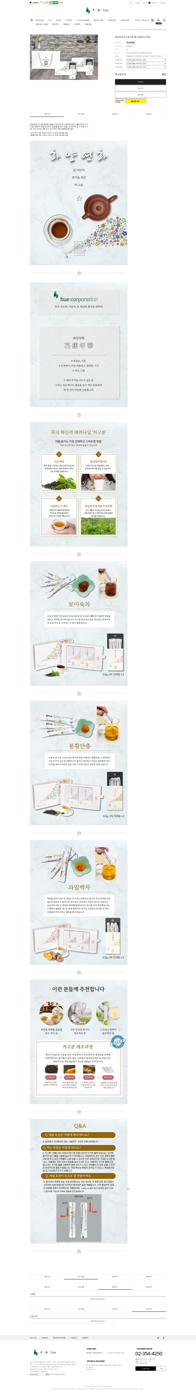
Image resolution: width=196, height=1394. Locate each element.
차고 (50, 20)
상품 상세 (47, 114)
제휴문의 (85, 1338)
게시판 (137, 20)
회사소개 (145, 20)
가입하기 (138, 3)
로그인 (131, 3)
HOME (123, 29)
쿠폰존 (61, 3)
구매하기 (140, 82)
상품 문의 (149, 114)
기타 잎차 (68, 20)
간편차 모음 (125, 20)
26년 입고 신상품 (42, 24)
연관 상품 (81, 114)
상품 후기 (115, 114)
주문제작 (77, 24)
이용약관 (44, 1338)
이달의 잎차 (112, 20)
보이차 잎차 (40, 20)
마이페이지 (162, 3)
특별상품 (88, 24)
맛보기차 (55, 24)
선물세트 (66, 24)
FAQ (161, 1368)
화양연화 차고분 (136, 29)
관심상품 (140, 94)
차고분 (58, 20)
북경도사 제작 (98, 20)
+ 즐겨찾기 (35, 3)
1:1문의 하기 (146, 1368)
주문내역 (154, 3)
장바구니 (146, 3)
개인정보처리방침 (59, 1338)
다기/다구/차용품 (83, 20)
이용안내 (74, 1338)
